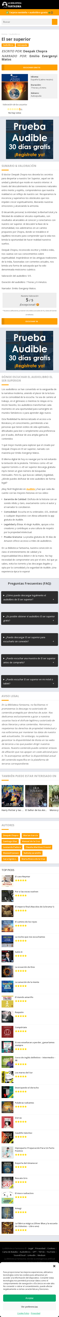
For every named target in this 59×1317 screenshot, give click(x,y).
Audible (30, 488)
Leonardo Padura (12, 847)
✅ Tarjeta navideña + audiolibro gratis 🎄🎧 (29, 12)
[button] (54, 1266)
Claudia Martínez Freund (38, 847)
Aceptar (29, 1298)
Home (4, 34)
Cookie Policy (23, 1313)
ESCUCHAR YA (31, 321)
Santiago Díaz (10, 841)
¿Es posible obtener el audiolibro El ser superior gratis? (29, 618)
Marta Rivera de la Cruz (33, 858)
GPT (35, 1251)
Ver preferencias (29, 1306)
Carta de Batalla (10, 1251)
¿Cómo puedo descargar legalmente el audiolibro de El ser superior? (24, 597)
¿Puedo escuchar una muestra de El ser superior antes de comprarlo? (29, 660)
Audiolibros (14, 34)
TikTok (42, 1251)
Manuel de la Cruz (31, 841)
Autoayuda (22, 45)
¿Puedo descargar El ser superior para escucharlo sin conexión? (24, 639)
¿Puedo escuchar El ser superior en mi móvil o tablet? (28, 681)
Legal (30, 1248)
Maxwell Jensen (11, 853)
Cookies (51, 1248)
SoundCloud (19, 1255)
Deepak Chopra (10, 835)
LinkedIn (32, 1255)
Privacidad (35, 1313)
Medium (41, 1255)
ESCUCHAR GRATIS (31, 67)
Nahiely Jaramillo (32, 853)
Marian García (30, 835)
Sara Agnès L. (10, 858)
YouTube (51, 1251)
